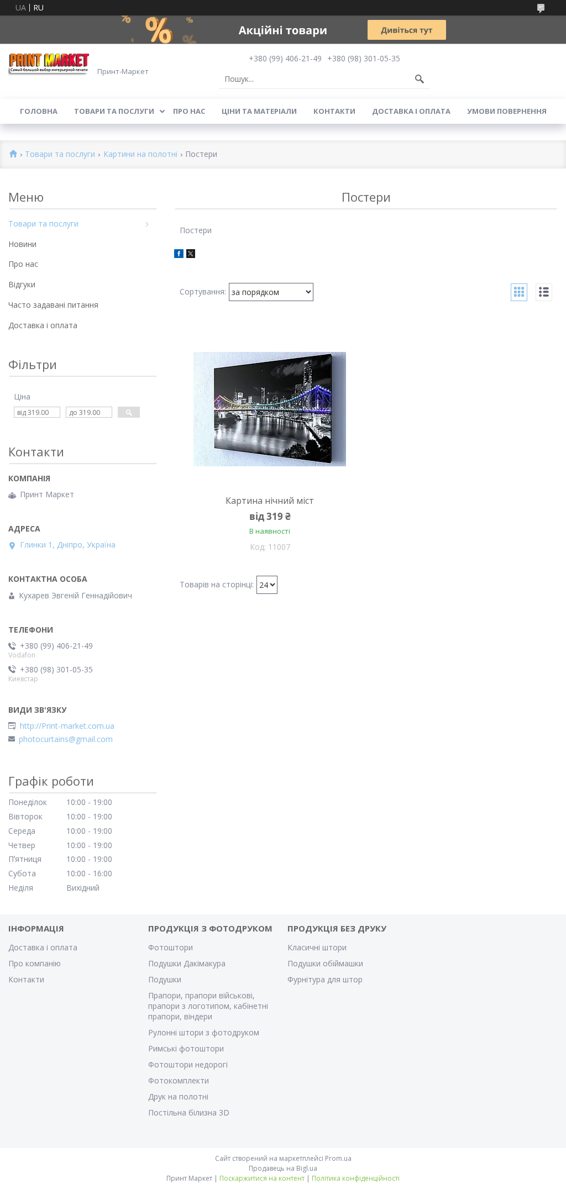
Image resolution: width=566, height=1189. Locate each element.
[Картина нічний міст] (270, 409)
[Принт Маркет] (49, 64)
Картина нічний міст (270, 500)
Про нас (189, 111)
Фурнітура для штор (325, 979)
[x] (190, 255)
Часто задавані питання (53, 304)
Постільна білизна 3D (188, 1112)
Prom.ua (338, 1158)
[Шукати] (419, 79)
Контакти (334, 111)
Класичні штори (317, 947)
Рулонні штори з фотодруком (203, 1032)
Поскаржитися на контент (262, 1178)
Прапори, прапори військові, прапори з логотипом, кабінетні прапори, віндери (208, 1006)
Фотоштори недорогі (188, 1064)
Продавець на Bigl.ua (283, 1168)
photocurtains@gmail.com (66, 739)
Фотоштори (170, 947)
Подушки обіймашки (325, 963)
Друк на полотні (178, 1096)
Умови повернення (507, 111)
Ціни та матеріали (259, 111)
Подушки (164, 979)
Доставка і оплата (411, 111)
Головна (38, 111)
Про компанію (34, 963)
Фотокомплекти (178, 1080)
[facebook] (179, 255)
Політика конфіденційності (356, 1178)
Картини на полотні (140, 154)
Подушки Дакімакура (187, 963)
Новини (22, 244)
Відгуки (21, 284)
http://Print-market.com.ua (67, 726)
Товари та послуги (114, 111)
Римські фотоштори (186, 1048)
